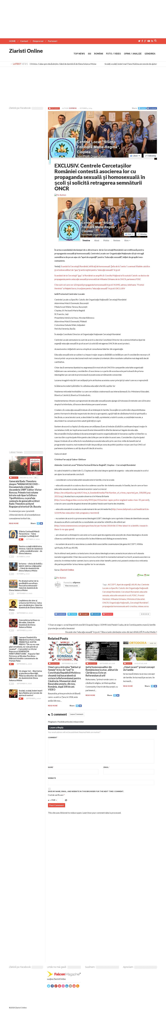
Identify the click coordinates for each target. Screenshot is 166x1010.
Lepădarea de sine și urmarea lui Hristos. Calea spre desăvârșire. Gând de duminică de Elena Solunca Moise (26, 605)
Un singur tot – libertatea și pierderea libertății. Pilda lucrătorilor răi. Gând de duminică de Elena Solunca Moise (25, 675)
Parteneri (52, 41)
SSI (89, 53)
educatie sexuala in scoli (120, 595)
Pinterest (108, 614)
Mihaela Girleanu (118, 599)
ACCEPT (112, 584)
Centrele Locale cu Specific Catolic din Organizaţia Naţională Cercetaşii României (125, 588)
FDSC (134, 595)
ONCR (105, 602)
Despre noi (38, 41)
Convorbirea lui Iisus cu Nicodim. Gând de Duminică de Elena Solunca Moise (29, 623)
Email (106, 767)
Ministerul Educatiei (136, 599)
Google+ (85, 614)
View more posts (71, 586)
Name (51, 767)
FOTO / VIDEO (113, 53)
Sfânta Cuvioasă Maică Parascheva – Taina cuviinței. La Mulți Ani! (29, 533)
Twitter (143, 108)
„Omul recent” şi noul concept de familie (139, 668)
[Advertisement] (83, 18)
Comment (53, 737)
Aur (139, 584)
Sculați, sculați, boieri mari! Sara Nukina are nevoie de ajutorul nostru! (128, 64)
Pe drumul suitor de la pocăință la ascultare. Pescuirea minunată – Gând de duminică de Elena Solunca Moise (23, 585)
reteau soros (143, 606)
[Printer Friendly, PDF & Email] (143, 575)
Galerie (128, 663)
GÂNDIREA (150, 53)
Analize (14, 478)
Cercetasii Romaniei (130, 591)
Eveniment (54, 663)
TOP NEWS (79, 53)
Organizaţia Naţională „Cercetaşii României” (128, 602)
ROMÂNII (98, 53)
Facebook (152, 108)
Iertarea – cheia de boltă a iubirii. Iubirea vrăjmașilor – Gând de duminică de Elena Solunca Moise (30, 567)
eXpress (73, 108)
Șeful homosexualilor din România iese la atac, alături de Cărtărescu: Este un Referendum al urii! (102, 671)
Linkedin (97, 614)
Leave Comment (76, 714)
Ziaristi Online (26, 51)
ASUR (134, 584)
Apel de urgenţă (124, 584)
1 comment (61, 154)
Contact (24, 41)
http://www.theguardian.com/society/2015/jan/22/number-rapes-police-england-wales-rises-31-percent (101, 500)
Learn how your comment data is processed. (101, 812)
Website (52, 778)
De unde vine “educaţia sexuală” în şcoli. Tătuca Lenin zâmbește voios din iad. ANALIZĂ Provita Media (110, 632)
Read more (52, 706)
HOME (12, 41)
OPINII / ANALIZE (132, 53)
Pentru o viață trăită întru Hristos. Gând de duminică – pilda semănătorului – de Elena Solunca (30, 549)
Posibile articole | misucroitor (70, 721)
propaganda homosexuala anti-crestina (119, 606)
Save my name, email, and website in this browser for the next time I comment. (86, 791)
